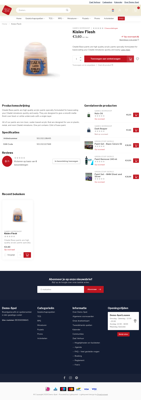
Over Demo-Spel (131, 2)
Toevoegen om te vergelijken (84, 65)
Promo (97, 18)
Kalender (118, 2)
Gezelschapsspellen (34, 18)
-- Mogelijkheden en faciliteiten (86, 342)
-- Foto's (76, 364)
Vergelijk (11, 255)
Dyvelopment (102, 394)
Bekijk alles (123, 334)
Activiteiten (109, 18)
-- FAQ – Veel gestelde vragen (86, 351)
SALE (121, 18)
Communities (78, 334)
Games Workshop (81, 28)
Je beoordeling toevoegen (66, 161)
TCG (50, 18)
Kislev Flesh (16, 24)
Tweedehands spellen (82, 325)
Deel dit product (104, 65)
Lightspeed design (86, 394)
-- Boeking (77, 356)
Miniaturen (72, 18)
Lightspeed (73, 394)
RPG (60, 18)
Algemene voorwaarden (83, 316)
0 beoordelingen (111, 28)
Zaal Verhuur (94, 2)
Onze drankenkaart (81, 321)
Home (18, 18)
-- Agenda (77, 347)
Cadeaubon (107, 2)
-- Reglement (78, 360)
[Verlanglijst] (126, 10)
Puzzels (85, 18)
